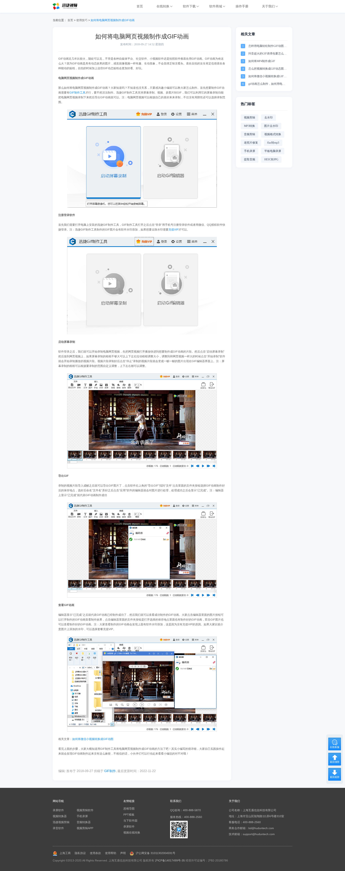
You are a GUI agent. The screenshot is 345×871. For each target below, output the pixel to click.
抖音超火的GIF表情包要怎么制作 (267, 54)
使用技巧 (81, 20)
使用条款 (95, 853)
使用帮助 (110, 853)
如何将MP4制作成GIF (261, 61)
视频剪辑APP (85, 828)
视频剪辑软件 (85, 810)
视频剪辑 (249, 117)
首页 (70, 20)
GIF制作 (110, 771)
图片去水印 (271, 125)
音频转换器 (84, 822)
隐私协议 (80, 853)
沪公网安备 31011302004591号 (155, 853)
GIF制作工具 (77, 92)
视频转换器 (60, 816)
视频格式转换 (272, 134)
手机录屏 (249, 151)
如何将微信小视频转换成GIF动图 (92, 739)
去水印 (268, 117)
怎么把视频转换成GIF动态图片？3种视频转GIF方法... (266, 69)
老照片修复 (251, 142)
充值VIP (173, 229)
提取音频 (249, 159)
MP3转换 (249, 125)
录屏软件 (58, 810)
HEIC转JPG (271, 159)
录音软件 (58, 828)
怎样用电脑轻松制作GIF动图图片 (267, 46)
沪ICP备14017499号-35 (170, 860)
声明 (123, 853)
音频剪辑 (249, 134)
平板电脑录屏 (272, 151)
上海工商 (65, 853)
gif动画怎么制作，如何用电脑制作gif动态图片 (266, 84)
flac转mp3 (273, 142)
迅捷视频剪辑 (61, 822)
